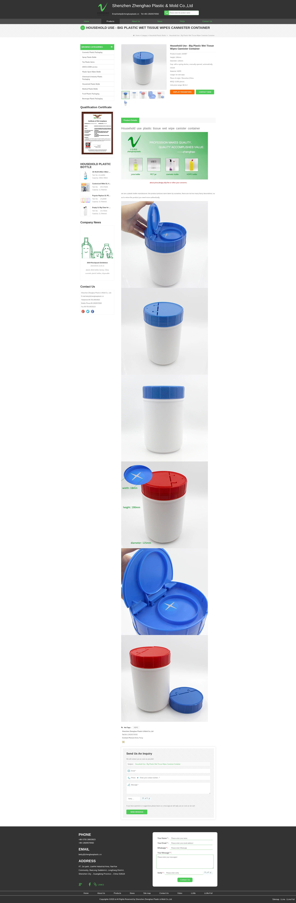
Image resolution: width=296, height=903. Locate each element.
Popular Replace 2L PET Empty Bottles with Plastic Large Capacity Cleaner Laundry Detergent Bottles (101, 195)
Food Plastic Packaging (90, 94)
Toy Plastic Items (88, 62)
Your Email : (163, 843)
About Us (136, 21)
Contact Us (207, 21)
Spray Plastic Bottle (89, 57)
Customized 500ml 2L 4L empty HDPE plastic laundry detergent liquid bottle (101, 184)
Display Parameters (182, 92)
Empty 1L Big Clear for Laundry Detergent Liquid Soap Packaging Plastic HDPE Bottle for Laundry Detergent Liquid (101, 207)
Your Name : (163, 838)
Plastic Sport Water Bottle (91, 72)
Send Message (136, 812)
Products (110, 21)
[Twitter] (88, 311)
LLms (283, 899)
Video (179, 893)
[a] (97, 133)
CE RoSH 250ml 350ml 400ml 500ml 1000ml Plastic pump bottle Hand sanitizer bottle (101, 172)
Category (144, 35)
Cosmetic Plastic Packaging (92, 52)
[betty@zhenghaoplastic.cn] (123, 742)
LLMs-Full (208, 893)
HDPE (136, 727)
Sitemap (275, 899)
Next (113, 131)
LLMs (193, 893)
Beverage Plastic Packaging (92, 99)
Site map (147, 893)
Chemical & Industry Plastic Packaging (92, 78)
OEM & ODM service (89, 67)
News (159, 21)
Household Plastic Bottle (157, 35)
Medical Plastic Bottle (90, 89)
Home (86, 21)
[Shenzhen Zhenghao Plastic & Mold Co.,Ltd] (103, 9)
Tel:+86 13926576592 (150, 14)
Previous (81, 131)
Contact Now (205, 92)
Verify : (160, 873)
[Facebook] (93, 311)
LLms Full (291, 899)
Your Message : (164, 853)
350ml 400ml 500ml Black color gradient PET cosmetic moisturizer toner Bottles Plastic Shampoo (97, 263)
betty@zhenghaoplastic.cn (90, 854)
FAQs (182, 21)
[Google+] (83, 311)
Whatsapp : (162, 848)
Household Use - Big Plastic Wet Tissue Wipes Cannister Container (157, 764)
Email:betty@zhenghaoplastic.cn (125, 14)
